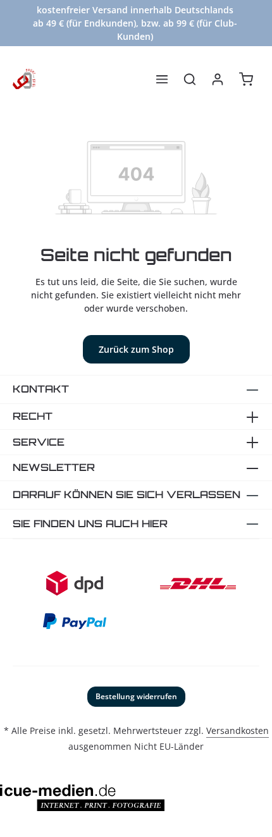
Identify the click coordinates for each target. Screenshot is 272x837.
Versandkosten (237, 730)
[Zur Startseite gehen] (24, 79)
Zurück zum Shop (136, 349)
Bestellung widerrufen (136, 696)
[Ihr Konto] (217, 79)
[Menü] (162, 79)
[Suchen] (189, 79)
